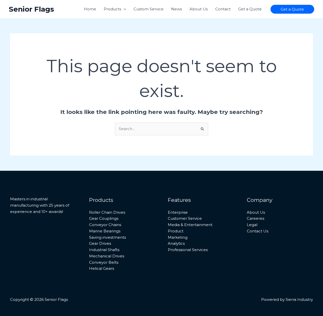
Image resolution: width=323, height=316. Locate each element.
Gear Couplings (103, 218)
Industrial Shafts (104, 249)
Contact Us (257, 231)
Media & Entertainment (190, 224)
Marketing (177, 237)
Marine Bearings (104, 231)
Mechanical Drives (106, 256)
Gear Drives (100, 243)
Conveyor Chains (105, 224)
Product (175, 231)
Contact (223, 9)
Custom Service (148, 9)
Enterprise (178, 212)
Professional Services (188, 249)
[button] (123, 9)
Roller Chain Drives (107, 212)
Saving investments (107, 237)
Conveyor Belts (103, 262)
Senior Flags (31, 9)
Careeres (255, 218)
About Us (199, 9)
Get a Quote (250, 9)
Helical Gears (101, 268)
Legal (252, 224)
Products (112, 9)
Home (90, 9)
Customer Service (185, 218)
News (176, 9)
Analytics (176, 243)
